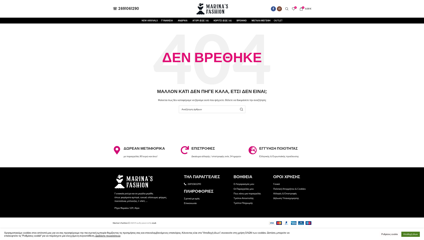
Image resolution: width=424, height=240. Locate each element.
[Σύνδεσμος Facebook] (273, 8)
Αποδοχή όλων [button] (410, 234)
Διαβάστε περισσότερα (107, 235)
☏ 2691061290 (126, 8)
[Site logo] (212, 8)
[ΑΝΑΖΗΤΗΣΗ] (241, 109)
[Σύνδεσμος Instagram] (279, 8)
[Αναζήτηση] (287, 9)
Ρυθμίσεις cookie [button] (389, 234)
